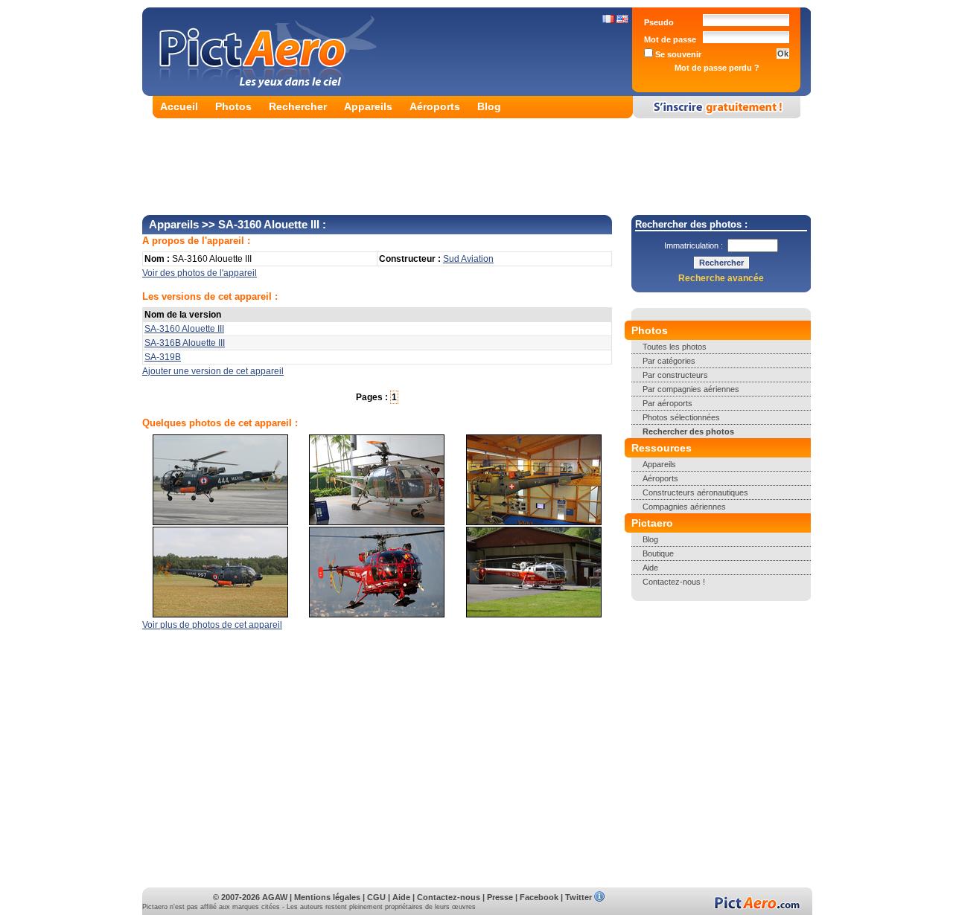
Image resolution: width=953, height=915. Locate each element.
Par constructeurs (675, 374)
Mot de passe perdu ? (717, 67)
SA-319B (162, 357)
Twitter (578, 897)
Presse (500, 897)
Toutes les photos (675, 346)
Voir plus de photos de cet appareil (212, 625)
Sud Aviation (468, 259)
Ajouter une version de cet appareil (213, 371)
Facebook (539, 897)
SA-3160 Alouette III (184, 329)
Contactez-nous (448, 897)
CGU (376, 897)
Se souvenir (677, 54)
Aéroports (434, 106)
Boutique (658, 553)
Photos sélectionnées (681, 417)
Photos (233, 106)
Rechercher (298, 106)
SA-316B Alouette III (184, 343)
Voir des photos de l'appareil (199, 273)
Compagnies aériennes (684, 506)
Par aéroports (667, 403)
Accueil (179, 106)
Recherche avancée (721, 278)
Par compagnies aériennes (691, 389)
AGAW (274, 897)
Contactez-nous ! (674, 581)
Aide (650, 567)
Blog (489, 106)
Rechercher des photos (688, 431)
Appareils (368, 106)
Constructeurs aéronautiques (695, 492)
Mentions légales (327, 897)
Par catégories (669, 360)
